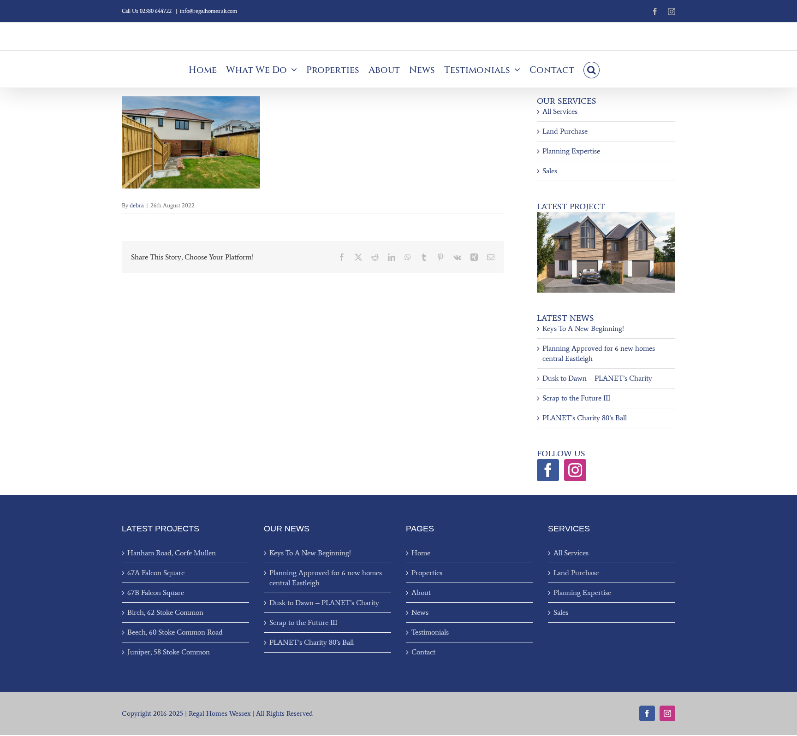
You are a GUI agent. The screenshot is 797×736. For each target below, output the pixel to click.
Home (420, 552)
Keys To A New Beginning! (583, 328)
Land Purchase (565, 131)
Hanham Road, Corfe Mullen (171, 552)
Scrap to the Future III (576, 398)
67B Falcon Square (155, 592)
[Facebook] (548, 470)
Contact (423, 652)
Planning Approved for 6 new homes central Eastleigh (325, 577)
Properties (426, 572)
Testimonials (430, 632)
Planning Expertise (571, 151)
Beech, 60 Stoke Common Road (175, 632)
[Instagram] (575, 470)
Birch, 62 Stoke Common (165, 612)
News (419, 612)
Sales (549, 170)
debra (137, 205)
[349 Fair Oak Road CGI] (606, 215)
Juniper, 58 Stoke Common (168, 652)
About (421, 592)
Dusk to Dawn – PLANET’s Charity (597, 378)
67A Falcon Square (155, 572)
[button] (591, 69)
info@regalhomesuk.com (208, 11)
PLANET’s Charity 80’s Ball (584, 417)
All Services (559, 111)
